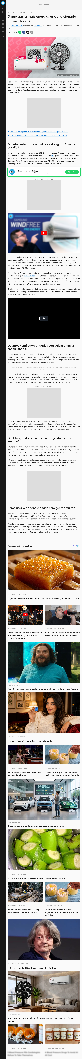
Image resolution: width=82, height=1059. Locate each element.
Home (9, 12)
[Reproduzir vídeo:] (44, 233)
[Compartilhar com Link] (31, 32)
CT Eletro (29, 12)
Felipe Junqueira (17, 26)
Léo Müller (38, 26)
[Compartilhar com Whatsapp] (19, 32)
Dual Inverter (29, 276)
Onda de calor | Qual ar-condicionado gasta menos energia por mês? (39, 131)
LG (52, 155)
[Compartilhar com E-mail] (27, 32)
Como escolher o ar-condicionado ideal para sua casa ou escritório (38, 135)
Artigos (15, 12)
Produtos (22, 12)
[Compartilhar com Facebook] (23, 32)
